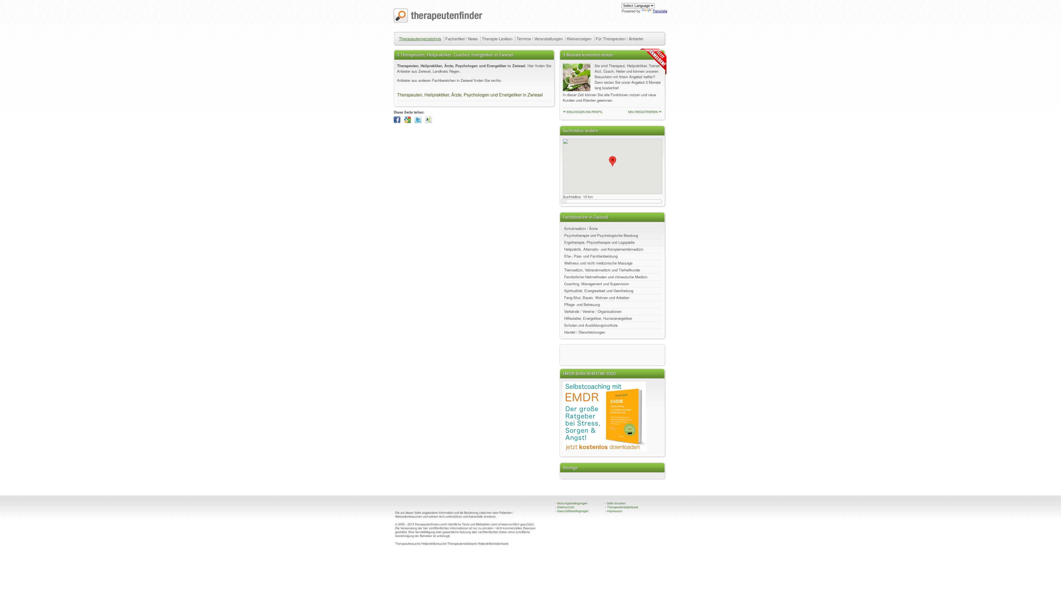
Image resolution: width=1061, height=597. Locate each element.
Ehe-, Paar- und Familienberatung (591, 256)
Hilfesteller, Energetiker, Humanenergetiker (598, 318)
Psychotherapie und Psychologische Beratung (601, 235)
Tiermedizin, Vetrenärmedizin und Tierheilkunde (602, 270)
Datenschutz (564, 507)
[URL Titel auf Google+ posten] (409, 121)
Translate (660, 11)
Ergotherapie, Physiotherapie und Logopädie (599, 242)
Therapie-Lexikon (497, 38)
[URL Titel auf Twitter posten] (419, 121)
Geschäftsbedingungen (572, 511)
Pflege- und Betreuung (582, 304)
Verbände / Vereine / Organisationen (593, 311)
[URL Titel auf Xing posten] (430, 121)
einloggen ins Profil (585, 111)
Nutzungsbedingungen (571, 503)
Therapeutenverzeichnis (420, 38)
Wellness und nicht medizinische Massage (598, 263)
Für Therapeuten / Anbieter (620, 38)
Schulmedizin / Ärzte (581, 228)
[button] (612, 161)
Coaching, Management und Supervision (596, 283)
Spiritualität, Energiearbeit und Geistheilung (598, 290)
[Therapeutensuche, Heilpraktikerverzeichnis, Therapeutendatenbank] (438, 20)
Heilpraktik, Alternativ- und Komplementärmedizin (603, 249)
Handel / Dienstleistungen (584, 332)
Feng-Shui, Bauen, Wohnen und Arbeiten (596, 297)
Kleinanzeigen (579, 38)
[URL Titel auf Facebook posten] (398, 121)
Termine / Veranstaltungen (540, 38)
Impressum (613, 511)
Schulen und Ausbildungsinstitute (591, 325)
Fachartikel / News (461, 38)
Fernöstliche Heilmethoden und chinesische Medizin (605, 276)
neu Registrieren (643, 111)
